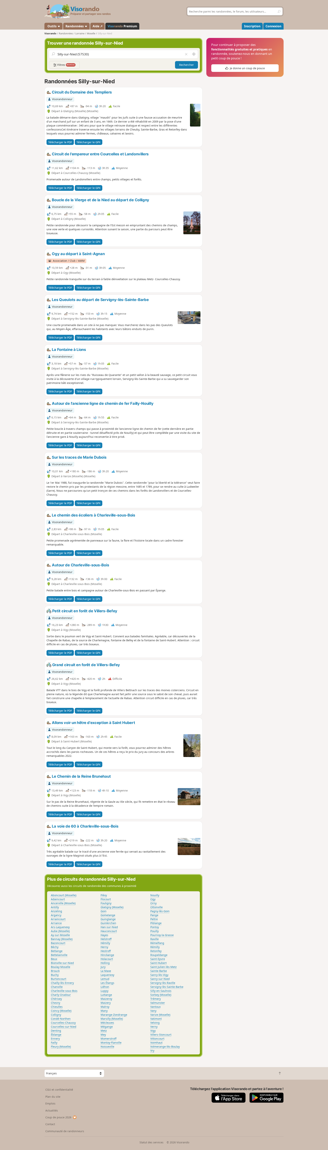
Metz (104, 1030)
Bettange (56, 951)
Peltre (154, 919)
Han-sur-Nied (109, 927)
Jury (103, 967)
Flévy (104, 895)
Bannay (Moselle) (62, 939)
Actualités (51, 1110)
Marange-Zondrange (114, 1014)
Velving (155, 1022)
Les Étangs (107, 983)
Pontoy (154, 927)
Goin (103, 911)
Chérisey (56, 999)
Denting (56, 1030)
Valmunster (157, 1003)
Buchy (55, 975)
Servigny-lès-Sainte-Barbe (166, 987)
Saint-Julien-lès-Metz (163, 967)
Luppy (104, 991)
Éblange (56, 1034)
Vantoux (155, 1007)
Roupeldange (158, 955)
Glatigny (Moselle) (112, 907)
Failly (54, 1042)
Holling (105, 963)
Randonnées (74, 26)
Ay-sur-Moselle (60, 935)
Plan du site (52, 1096)
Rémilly (155, 947)
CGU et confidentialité (59, 1089)
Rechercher (186, 65)
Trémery (155, 999)
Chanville (57, 987)
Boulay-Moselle (60, 967)
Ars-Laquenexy (60, 927)
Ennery (55, 1038)
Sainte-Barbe (158, 971)
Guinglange (108, 919)
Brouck (55, 971)
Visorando (50, 33)
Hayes (104, 935)
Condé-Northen (61, 1018)
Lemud (105, 979)
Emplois (50, 1103)
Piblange (156, 923)
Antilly (55, 907)
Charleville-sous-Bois (64, 991)
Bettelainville (59, 955)
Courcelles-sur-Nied (63, 1026)
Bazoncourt (58, 943)
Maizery (106, 1003)
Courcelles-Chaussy (63, 1022)
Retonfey (156, 951)
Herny (104, 947)
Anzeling (56, 911)
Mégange (107, 1026)
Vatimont (156, 1018)
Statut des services (151, 1142)
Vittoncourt (157, 1038)
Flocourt (106, 899)
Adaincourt (58, 899)
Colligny (56, 1014)
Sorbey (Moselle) (160, 995)
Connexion (273, 26)
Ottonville (156, 907)
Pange (154, 915)
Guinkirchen (108, 923)
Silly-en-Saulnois (160, 991)
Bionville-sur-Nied (62, 963)
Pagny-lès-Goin (160, 911)
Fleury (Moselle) (61, 1046)
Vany (153, 1010)
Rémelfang (157, 943)
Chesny (55, 1003)
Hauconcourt (109, 931)
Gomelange (108, 915)
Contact (50, 1124)
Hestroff (106, 951)
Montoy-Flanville (111, 1042)
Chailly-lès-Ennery (62, 983)
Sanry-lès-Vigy (159, 975)
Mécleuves (107, 1022)
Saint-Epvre (157, 959)
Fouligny (106, 903)
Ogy (152, 899)
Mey (103, 1034)
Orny (153, 903)
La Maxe (106, 971)
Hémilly (105, 943)
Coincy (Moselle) (61, 1010)
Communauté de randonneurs (64, 1131)
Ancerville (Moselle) (63, 903)
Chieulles (57, 1007)
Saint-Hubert (158, 963)
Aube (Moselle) (60, 931)
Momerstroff (109, 1038)
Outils (52, 26)
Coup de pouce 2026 (58, 1117)
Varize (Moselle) (160, 1014)
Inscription (252, 26)
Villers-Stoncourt (160, 1034)
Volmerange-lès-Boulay (165, 1046)
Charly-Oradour (61, 995)
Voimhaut (156, 1042)
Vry (152, 1050)
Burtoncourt (58, 979)
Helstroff (106, 939)
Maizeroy (106, 999)
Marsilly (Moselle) (112, 1018)
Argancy (56, 915)
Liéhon (105, 987)
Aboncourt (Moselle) (63, 895)
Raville (154, 939)
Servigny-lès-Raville (162, 983)
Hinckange (107, 955)
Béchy (54, 947)
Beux (54, 959)
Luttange (106, 995)
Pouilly (154, 931)
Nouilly (154, 895)
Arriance (56, 923)
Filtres (66, 65)
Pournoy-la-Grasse (162, 935)
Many (104, 1010)
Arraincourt (58, 919)
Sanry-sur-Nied (160, 979)
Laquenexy (107, 975)
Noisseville (107, 1046)
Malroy (105, 1007)
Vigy (153, 1030)
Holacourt (107, 959)
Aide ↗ (97, 26)
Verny (154, 1026)
